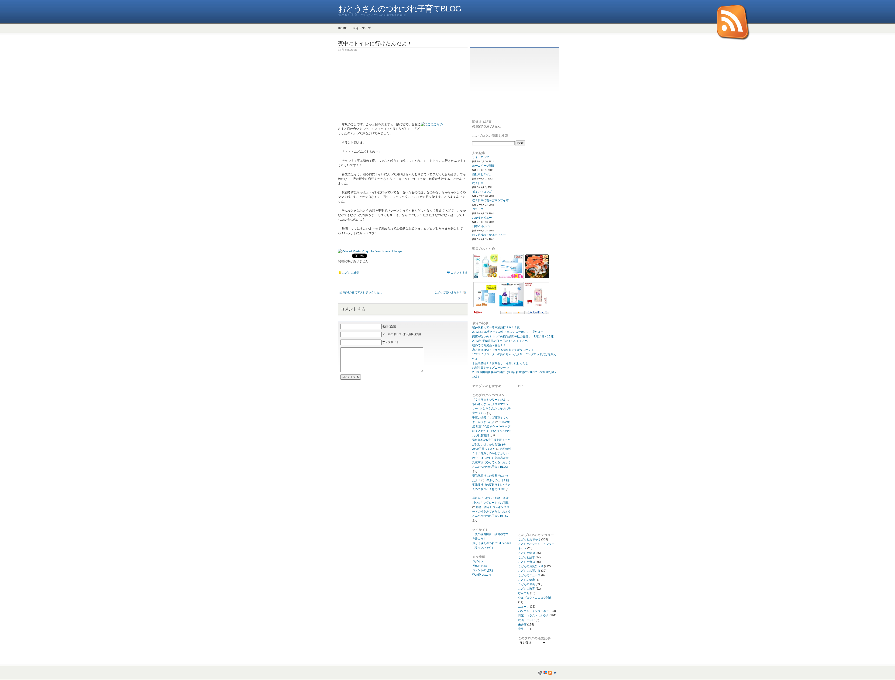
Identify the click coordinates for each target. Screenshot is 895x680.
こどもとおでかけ (529, 539)
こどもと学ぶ (526, 553)
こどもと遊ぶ (526, 561)
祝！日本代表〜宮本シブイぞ (490, 200)
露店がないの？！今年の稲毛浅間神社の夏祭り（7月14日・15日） (514, 336)
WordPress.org (481, 574)
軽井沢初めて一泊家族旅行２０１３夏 (496, 327)
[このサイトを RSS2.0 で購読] (733, 23)
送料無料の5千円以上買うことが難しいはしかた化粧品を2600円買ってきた (491, 444)
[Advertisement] (377, 89)
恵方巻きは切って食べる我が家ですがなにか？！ (503, 349)
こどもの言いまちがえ (448, 292)
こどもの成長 (350, 272)
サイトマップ (362, 28)
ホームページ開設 (483, 165)
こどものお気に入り (530, 566)
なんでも (523, 593)
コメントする (459, 272)
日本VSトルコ (481, 226)
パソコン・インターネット (535, 611)
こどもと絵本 (526, 557)
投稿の (479, 565)
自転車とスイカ (482, 174)
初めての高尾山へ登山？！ (489, 345)
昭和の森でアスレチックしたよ (362, 292)
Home (342, 28)
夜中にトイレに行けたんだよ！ (375, 43)
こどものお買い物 (529, 570)
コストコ (477, 209)
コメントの (482, 570)
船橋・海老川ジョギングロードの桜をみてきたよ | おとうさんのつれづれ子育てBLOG (491, 511)
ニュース (523, 606)
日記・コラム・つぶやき (533, 615)
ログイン (477, 561)
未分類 (522, 624)
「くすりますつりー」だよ (489, 399)
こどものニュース (529, 575)
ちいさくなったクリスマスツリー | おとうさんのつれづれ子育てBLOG (491, 408)
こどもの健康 (526, 579)
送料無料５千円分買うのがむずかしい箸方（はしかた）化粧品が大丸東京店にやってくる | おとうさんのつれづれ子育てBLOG (491, 457)
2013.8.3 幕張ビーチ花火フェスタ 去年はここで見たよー (508, 331)
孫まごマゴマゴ (482, 191)
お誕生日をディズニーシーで (490, 367)
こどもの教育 (526, 588)
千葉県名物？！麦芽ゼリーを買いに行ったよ (500, 363)
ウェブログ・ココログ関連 (535, 597)
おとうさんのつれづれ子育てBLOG (399, 8)
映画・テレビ (526, 620)
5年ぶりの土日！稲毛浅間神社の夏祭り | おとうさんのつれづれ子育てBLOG (491, 485)
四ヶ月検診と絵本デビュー (489, 235)
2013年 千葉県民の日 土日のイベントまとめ (500, 341)
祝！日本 (477, 183)
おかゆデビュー (482, 217)
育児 (521, 629)
